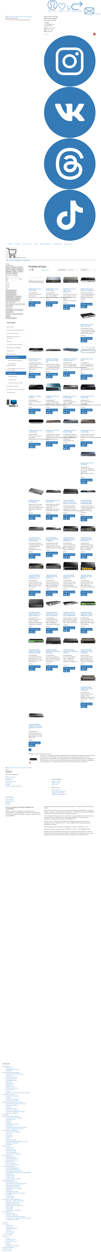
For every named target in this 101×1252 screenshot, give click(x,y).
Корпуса (8, 1091)
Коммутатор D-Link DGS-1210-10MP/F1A (87, 289)
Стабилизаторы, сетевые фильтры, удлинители (18, 1218)
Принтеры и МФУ (10, 1119)
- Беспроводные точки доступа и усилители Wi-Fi (16, 369)
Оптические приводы (11, 1088)
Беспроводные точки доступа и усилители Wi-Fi (18, 1172)
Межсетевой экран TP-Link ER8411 (53, 501)
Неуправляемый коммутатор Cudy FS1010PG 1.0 (34, 576)
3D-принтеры (9, 1125)
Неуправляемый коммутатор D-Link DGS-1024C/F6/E (52, 613)
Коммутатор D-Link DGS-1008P (52, 289)
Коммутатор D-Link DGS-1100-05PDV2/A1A (69, 290)
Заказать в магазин (35, 302)
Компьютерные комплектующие (15, 330)
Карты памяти (10, 1161)
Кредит (8, 1242)
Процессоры (9, 1075)
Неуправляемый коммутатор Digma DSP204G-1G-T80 (87, 613)
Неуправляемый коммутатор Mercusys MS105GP (53, 651)
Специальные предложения (59, 794)
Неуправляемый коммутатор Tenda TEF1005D (86, 651)
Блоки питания (10, 1089)
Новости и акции (27, 244)
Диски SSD (9, 1081)
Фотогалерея (9, 1233)
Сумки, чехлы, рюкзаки (12, 1100)
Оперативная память (11, 1080)
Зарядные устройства (12, 1215)
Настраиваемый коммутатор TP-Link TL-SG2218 (52, 539)
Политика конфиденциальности (14, 786)
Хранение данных (11, 354)
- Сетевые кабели (12, 376)
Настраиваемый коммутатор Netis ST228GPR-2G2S (86, 501)
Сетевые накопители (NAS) (13, 1179)
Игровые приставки (11, 1150)
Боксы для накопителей (12, 1164)
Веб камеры (9, 1135)
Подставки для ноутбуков (12, 1099)
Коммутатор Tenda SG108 (35, 397)
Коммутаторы (26, 260)
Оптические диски (11, 1163)
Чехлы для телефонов (12, 1113)
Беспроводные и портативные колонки (16, 1183)
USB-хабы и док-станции (12, 1202)
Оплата (36, 244)
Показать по (84, 269)
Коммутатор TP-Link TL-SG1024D (87, 431)
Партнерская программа (58, 792)
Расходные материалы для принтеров (16, 1127)
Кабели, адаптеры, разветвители (14, 1205)
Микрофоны (9, 1144)
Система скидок (10, 1231)
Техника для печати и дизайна (15, 344)
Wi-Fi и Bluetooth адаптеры (13, 1169)
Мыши (8, 1138)
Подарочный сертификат (12, 1246)
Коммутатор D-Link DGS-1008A (35, 289)
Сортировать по (62, 269)
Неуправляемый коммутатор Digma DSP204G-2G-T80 (35, 651)
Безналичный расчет (11, 1241)
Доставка (8, 784)
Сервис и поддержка (45, 244)
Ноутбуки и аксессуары (13, 333)
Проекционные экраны (12, 1191)
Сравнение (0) (45, 270)
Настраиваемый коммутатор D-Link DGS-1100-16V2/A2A (70, 501)
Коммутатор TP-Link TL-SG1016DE (69, 431)
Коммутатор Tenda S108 (87, 359)
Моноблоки (9, 1071)
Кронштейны (9, 1208)
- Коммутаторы (11, 373)
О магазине (18, 244)
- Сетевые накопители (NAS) (15, 383)
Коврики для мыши (11, 1139)
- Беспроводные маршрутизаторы (11, 364)
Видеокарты (9, 1085)
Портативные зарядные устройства (15, 1111)
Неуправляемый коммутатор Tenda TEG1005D (86, 688)
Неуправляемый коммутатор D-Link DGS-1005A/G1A (35, 613)
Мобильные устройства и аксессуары (13, 337)
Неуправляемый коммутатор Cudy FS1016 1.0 (51, 576)
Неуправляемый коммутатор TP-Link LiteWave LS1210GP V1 (35, 726)
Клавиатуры (9, 1136)
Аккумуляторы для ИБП (12, 1219)
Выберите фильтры (18, 314)
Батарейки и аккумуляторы (13, 1204)
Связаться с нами (56, 781)
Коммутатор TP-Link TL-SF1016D (87, 397)
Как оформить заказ (11, 781)
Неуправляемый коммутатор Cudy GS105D (86, 576)
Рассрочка (9, 1244)
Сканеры (8, 1121)
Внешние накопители (11, 1160)
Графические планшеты (12, 1124)
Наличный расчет (10, 1239)
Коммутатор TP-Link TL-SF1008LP (69, 397)
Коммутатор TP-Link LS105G (52, 397)
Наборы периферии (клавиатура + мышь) (17, 1141)
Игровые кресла (10, 1149)
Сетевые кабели (10, 1175)
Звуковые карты (10, 1086)
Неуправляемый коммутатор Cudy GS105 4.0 (69, 576)
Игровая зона (10, 351)
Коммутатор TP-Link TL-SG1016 (52, 431)
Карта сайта (55, 784)
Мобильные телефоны (12, 1105)
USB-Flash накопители (12, 1158)
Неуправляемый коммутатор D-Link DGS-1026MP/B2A (69, 613)
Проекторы (9, 1190)
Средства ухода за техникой (13, 1210)
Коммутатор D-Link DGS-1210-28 (35, 359)
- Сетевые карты (11, 379)
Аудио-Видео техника (12, 386)
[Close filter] (10, 264)
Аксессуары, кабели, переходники (15, 389)
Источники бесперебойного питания (15, 1216)
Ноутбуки (8, 1097)
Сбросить (8, 314)
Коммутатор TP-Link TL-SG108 (87, 464)
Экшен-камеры (10, 1197)
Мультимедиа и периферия (14, 347)
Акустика (8, 1133)
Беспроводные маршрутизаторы (14, 1171)
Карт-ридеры (9, 1207)
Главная (10, 244)
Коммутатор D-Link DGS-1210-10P (87, 325)
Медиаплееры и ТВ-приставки (14, 1188)
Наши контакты (68, 244)
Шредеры (8, 1122)
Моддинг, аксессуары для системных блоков (17, 1092)
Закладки (8, 802)
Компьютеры (10, 327)
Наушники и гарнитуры (12, 1143)
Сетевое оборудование (15, 260)
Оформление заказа (11, 1228)
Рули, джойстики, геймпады (13, 1154)
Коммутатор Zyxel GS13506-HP (34, 501)
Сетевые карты (10, 1177)
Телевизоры (9, 1194)
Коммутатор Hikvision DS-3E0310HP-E (70, 359)
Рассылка (8, 804)
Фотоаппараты (10, 1196)
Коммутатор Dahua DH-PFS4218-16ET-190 (52, 360)
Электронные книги (11, 1108)
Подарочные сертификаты (58, 791)
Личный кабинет (10, 799)
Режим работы (10, 1227)
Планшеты (9, 1107)
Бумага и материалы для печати (14, 1128)
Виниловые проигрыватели (13, 1185)
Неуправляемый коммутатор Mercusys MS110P (70, 651)
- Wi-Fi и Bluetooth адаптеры (14, 360)
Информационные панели (13, 1186)
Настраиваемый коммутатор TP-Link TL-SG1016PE (35, 539)
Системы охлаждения (12, 1077)
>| (37, 750)
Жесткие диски (10, 1083)
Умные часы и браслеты (12, 1110)
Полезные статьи (57, 244)
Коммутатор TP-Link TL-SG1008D (35, 431)
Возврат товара (56, 783)
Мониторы (9, 341)
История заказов (10, 801)
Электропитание (11, 392)
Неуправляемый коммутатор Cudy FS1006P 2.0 (69, 539)
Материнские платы (11, 1078)
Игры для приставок (11, 1152)
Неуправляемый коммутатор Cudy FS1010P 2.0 (86, 539)
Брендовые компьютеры (12, 1069)
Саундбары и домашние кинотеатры (15, 1193)
